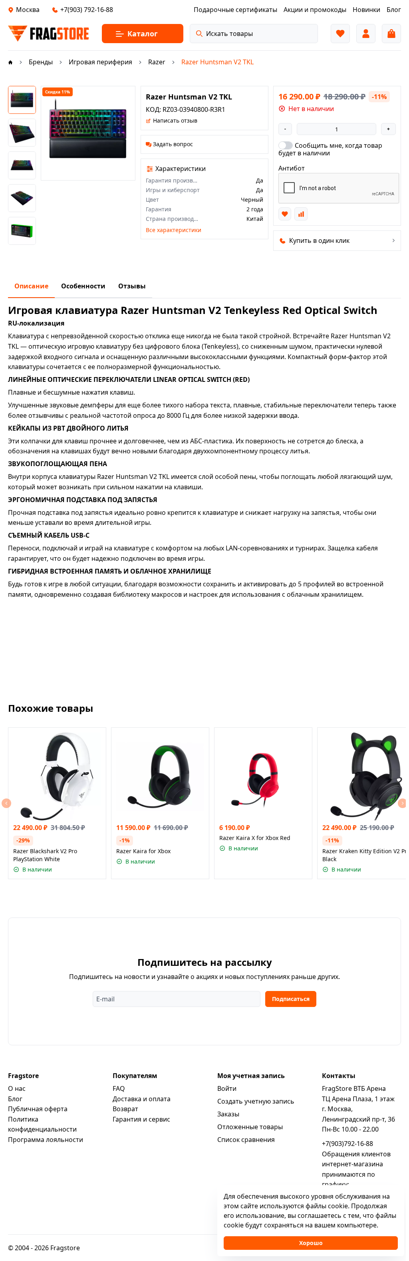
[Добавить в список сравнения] (300, 213)
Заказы (228, 1114)
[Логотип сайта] (48, 34)
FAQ (119, 1088)
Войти (226, 1088)
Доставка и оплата (142, 1098)
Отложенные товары (250, 1126)
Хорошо (311, 1243)
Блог (15, 1098)
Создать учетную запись (255, 1101)
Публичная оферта (38, 1108)
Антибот (291, 168)
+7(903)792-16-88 (347, 1143)
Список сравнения (246, 1139)
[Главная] (10, 62)
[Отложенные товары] (340, 33)
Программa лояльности (45, 1139)
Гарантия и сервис (141, 1119)
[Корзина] (391, 33)
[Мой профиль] (365, 33)
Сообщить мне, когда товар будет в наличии (330, 149)
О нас (17, 1088)
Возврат (125, 1108)
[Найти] (199, 33)
